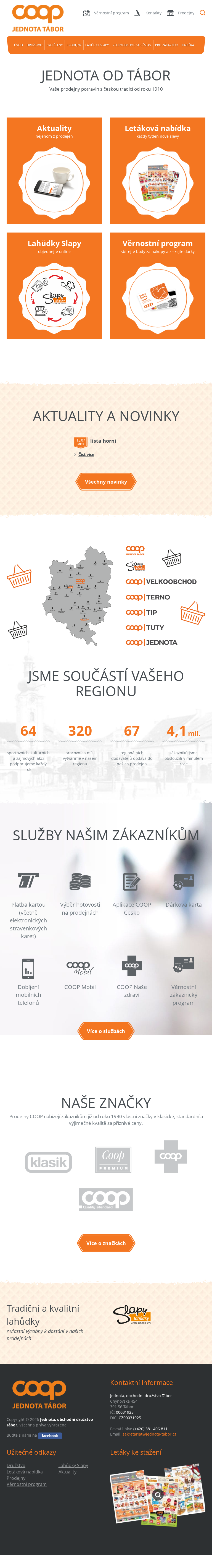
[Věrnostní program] (158, 298)
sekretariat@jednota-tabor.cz (149, 1434)
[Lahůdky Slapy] (54, 298)
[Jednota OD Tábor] (37, 18)
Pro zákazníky (166, 45)
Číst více (86, 454)
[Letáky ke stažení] (157, 1494)
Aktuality (54, 128)
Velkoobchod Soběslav (132, 45)
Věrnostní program (111, 12)
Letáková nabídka (158, 128)
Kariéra (188, 45)
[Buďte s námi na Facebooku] (50, 1435)
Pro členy (54, 45)
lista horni (103, 440)
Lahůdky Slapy (97, 45)
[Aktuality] (54, 183)
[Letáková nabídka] (158, 182)
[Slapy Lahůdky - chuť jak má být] (132, 1314)
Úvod (18, 45)
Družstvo (35, 45)
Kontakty (153, 12)
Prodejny (186, 12)
